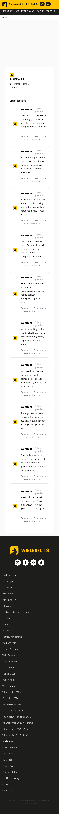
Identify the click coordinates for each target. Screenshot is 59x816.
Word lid (51, 11)
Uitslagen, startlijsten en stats (16, 612)
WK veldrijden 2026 (11, 692)
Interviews (7, 605)
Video (5, 624)
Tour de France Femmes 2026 (16, 716)
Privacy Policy (8, 765)
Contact (6, 784)
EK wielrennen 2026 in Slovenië (17, 729)
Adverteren (7, 753)
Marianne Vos (8, 673)
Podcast (6, 618)
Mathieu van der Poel (12, 636)
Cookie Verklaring (10, 778)
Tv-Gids (40, 11)
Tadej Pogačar (8, 655)
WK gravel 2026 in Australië (15, 735)
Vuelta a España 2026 (12, 710)
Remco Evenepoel (10, 649)
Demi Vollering (9, 667)
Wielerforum (8, 593)
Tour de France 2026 (12, 704)
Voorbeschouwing (25, 11)
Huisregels (7, 759)
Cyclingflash (7, 790)
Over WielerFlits (9, 747)
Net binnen (7, 11)
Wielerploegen (9, 599)
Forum (4, 17)
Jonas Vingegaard (10, 661)
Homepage (7, 581)
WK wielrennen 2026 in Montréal (17, 722)
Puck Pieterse (8, 679)
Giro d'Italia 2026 (10, 698)
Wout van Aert (9, 642)
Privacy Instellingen (11, 772)
